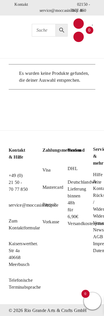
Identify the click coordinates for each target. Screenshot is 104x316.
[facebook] (78, 23)
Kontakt (20, 4)
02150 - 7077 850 (80, 7)
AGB (98, 236)
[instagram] (78, 37)
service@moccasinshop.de (62, 10)
